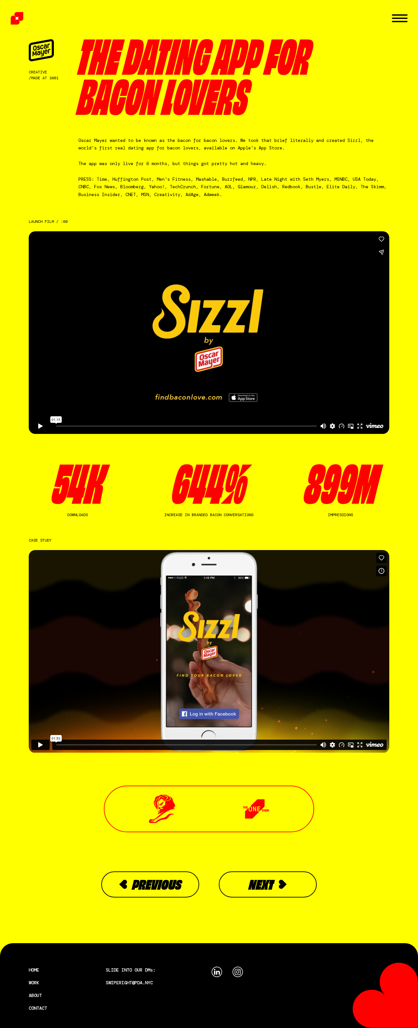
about (35, 995)
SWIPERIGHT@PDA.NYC (129, 983)
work (34, 983)
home (34, 970)
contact (38, 1008)
